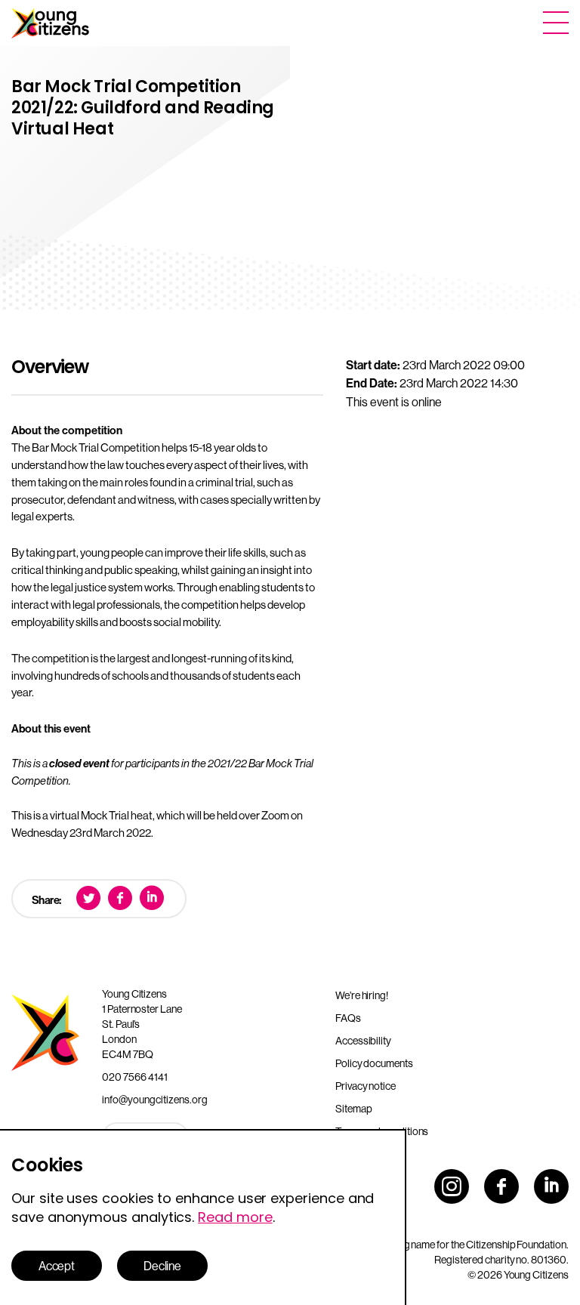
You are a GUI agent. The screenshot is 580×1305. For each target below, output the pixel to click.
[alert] (203, 1217)
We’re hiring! (361, 995)
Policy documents (374, 1063)
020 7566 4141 (135, 1077)
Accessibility (363, 1040)
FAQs (348, 1018)
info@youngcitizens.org (155, 1099)
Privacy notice (365, 1086)
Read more (235, 1217)
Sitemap (353, 1108)
